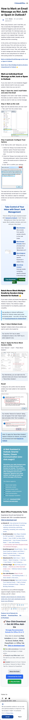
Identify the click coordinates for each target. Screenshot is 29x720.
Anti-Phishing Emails (18, 575)
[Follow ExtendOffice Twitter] (6, 696)
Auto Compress (17, 562)
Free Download (10, 279)
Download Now (13, 613)
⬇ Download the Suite (15, 674)
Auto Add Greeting (14, 542)
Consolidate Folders (14, 555)
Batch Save (16, 558)
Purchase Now (18, 281)
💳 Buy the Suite (14, 679)
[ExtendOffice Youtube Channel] (9, 696)
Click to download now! (9, 520)
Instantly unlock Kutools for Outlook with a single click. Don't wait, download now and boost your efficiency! (13, 599)
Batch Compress (13, 560)
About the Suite (14, 669)
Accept (8, 716)
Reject (20, 716)
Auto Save (23, 560)
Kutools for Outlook (11, 218)
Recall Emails (18, 549)
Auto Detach (7, 562)
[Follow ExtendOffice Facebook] (2, 696)
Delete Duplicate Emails (10, 553)
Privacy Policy (9, 713)
